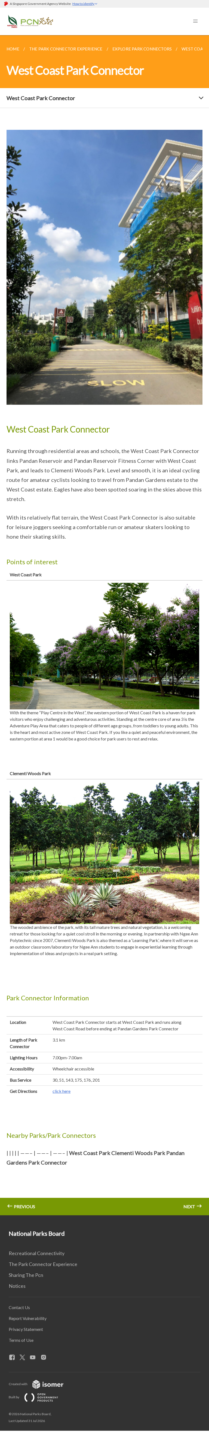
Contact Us (19, 1307)
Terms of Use (21, 1340)
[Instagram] (45, 1357)
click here (61, 1091)
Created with (18, 1384)
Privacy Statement (26, 1329)
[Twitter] (24, 1357)
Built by (14, 1397)
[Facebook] (14, 1357)
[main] (104, 625)
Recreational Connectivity (36, 1253)
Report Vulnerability (28, 1318)
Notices (17, 1286)
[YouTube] (34, 1357)
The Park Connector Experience (43, 1264)
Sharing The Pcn (26, 1275)
